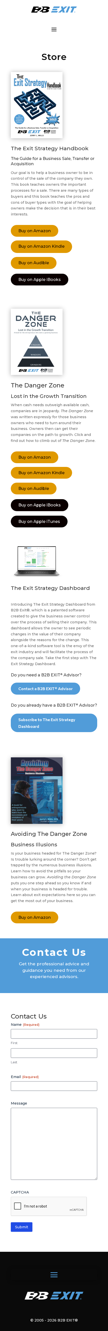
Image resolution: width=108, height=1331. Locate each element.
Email (25, 1077)
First (14, 1043)
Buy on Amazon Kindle (41, 246)
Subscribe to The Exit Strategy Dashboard (46, 723)
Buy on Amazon (34, 230)
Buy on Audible (33, 262)
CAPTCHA (20, 1192)
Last (14, 1062)
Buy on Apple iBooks (39, 279)
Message (19, 1103)
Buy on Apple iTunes (39, 521)
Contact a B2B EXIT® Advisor (45, 688)
